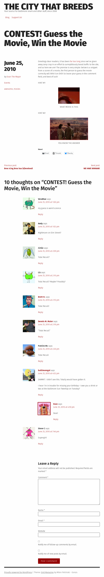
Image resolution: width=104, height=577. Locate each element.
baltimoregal (44, 370)
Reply (40, 214)
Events (7, 83)
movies (17, 89)
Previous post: (18, 167)
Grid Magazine (47, 572)
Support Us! (17, 17)
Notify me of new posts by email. (52, 554)
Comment (43, 477)
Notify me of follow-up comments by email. (57, 544)
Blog (7, 17)
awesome (8, 89)
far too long (75, 61)
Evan (55, 404)
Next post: (92, 167)
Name (41, 510)
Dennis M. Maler (45, 321)
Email (41, 520)
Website (41, 531)
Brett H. (41, 297)
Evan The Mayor (14, 76)
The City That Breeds (48, 6)
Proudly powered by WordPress (18, 572)
